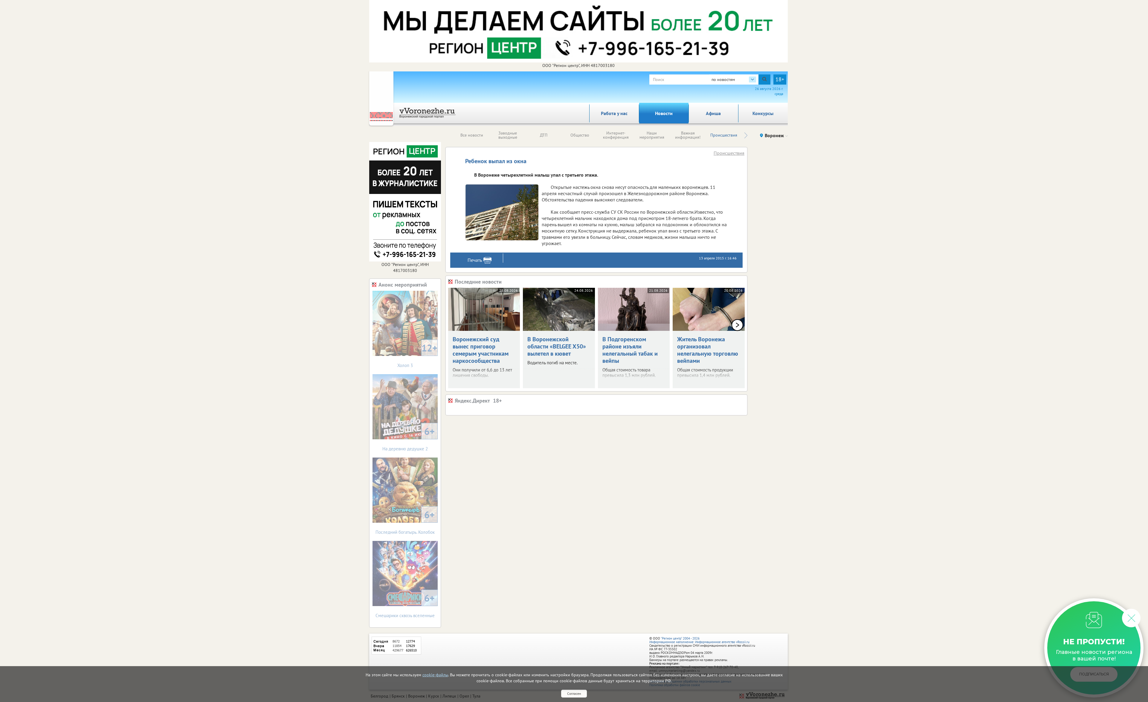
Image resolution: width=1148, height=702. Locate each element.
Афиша (713, 113)
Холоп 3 (417, 355)
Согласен (574, 693)
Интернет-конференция (616, 135)
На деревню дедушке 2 (408, 438)
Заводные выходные (507, 135)
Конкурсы (762, 113)
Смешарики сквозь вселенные (405, 605)
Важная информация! (687, 135)
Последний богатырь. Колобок (405, 521)
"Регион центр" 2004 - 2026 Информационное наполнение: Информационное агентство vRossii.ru (699, 640)
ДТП (543, 135)
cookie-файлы (435, 674)
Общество (579, 135)
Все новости (471, 135)
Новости (664, 113)
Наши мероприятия (651, 135)
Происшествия (723, 135)
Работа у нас (614, 113)
